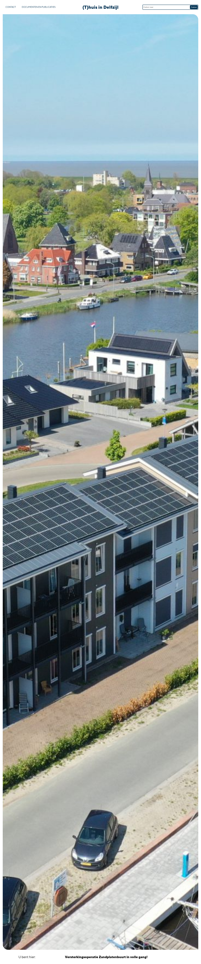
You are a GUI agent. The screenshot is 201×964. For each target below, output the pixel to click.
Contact (10, 7)
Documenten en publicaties (39, 7)
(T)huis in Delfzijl (100, 7)
